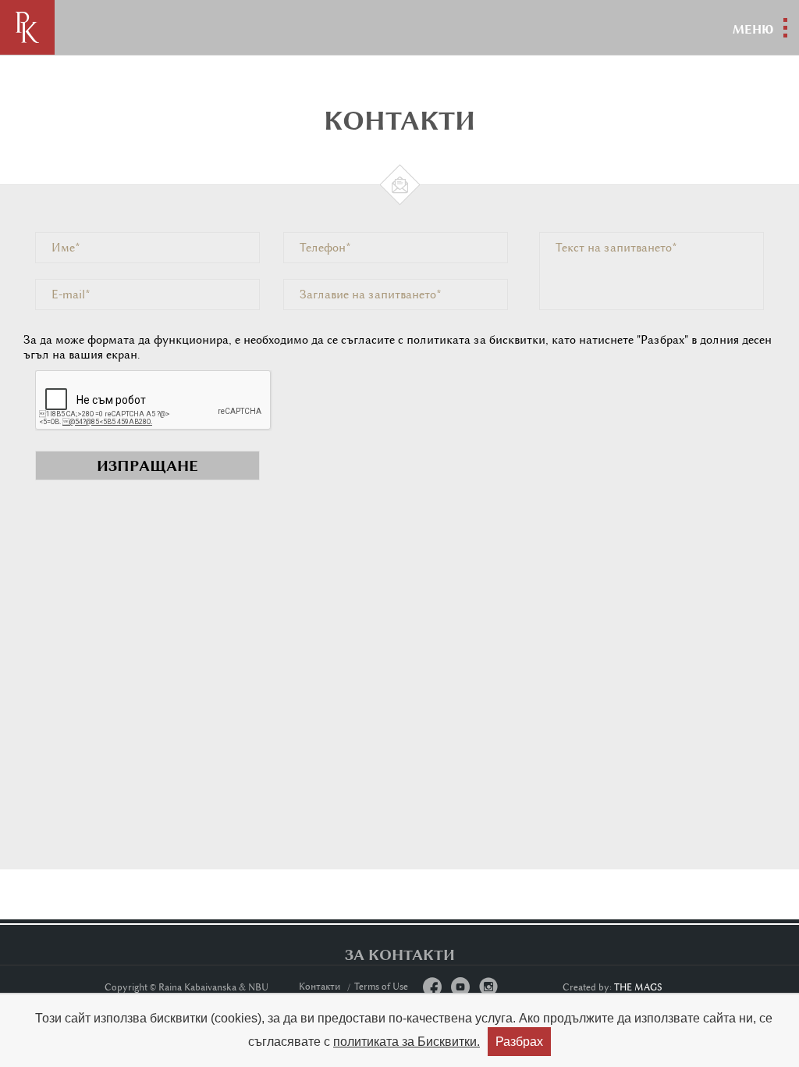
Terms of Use (381, 986)
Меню (753, 29)
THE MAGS (638, 987)
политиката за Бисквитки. (406, 1041)
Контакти (320, 986)
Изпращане (147, 465)
